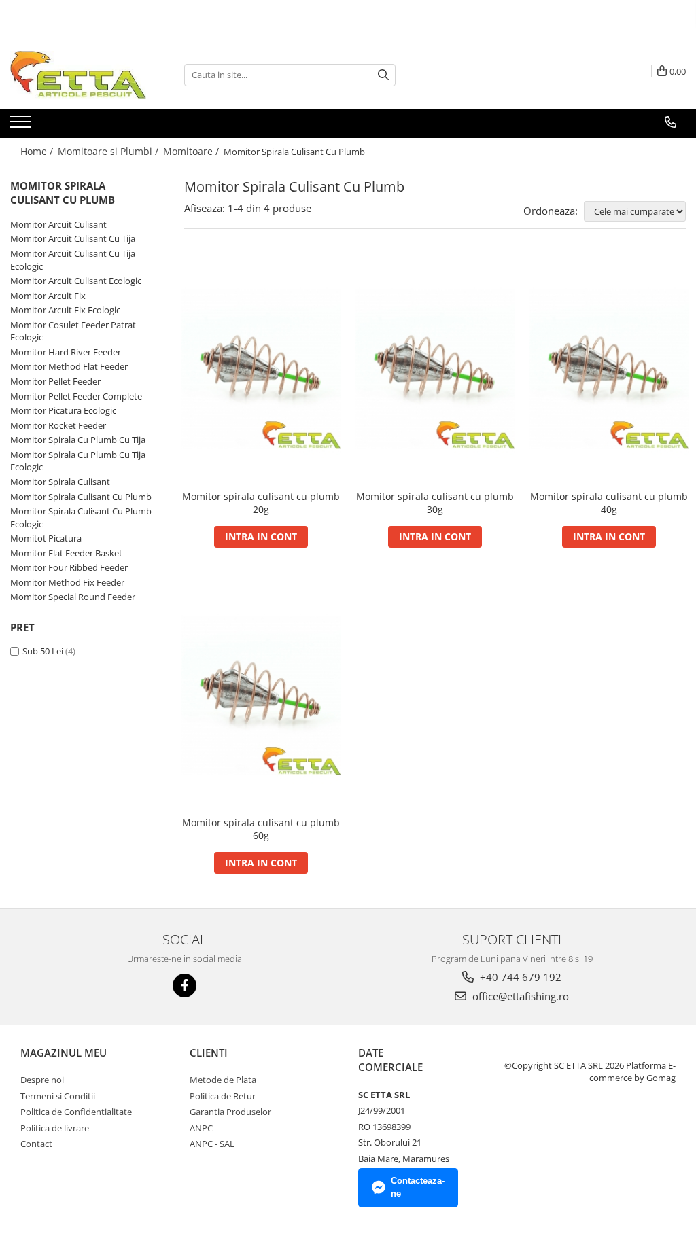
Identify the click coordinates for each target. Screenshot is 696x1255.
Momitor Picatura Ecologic (63, 410)
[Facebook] (184, 985)
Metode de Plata (223, 1080)
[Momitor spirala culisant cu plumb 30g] (435, 370)
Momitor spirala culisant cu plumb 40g (609, 503)
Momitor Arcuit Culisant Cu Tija (72, 238)
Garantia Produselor (230, 1112)
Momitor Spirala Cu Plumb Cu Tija (77, 440)
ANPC (201, 1128)
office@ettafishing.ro (519, 996)
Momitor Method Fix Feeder (67, 582)
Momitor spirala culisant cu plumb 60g (261, 829)
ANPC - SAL (212, 1143)
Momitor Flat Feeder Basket (66, 553)
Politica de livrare (54, 1128)
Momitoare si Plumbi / (109, 151)
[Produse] (22, 126)
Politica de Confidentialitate (76, 1112)
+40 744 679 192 (519, 977)
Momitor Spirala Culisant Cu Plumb (81, 497)
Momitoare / (192, 151)
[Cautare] (383, 75)
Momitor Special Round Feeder (72, 596)
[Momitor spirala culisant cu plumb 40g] (609, 370)
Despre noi (42, 1080)
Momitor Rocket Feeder (58, 425)
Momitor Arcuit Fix (48, 295)
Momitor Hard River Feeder (65, 352)
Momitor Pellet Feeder (55, 381)
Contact (36, 1143)
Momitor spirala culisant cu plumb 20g (261, 503)
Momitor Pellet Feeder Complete (76, 396)
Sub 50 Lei (42, 651)
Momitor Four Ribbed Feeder (69, 567)
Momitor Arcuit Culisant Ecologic (75, 281)
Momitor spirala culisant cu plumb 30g (435, 503)
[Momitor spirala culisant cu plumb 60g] (261, 695)
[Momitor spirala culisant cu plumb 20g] (261, 370)
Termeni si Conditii (57, 1096)
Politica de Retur (223, 1096)
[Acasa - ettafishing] (78, 75)
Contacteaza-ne (418, 1187)
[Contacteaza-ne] (670, 122)
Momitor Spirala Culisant (60, 482)
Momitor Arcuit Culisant (58, 224)
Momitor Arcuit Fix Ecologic (65, 310)
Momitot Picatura (46, 538)
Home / (38, 151)
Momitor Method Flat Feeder (69, 366)
